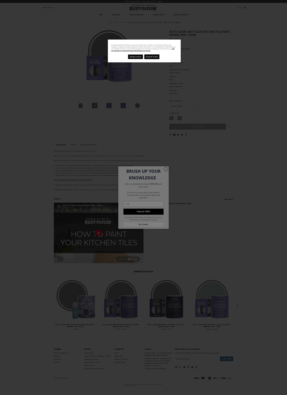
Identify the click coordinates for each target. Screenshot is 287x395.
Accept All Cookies (152, 57)
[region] (144, 51)
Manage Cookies (135, 57)
